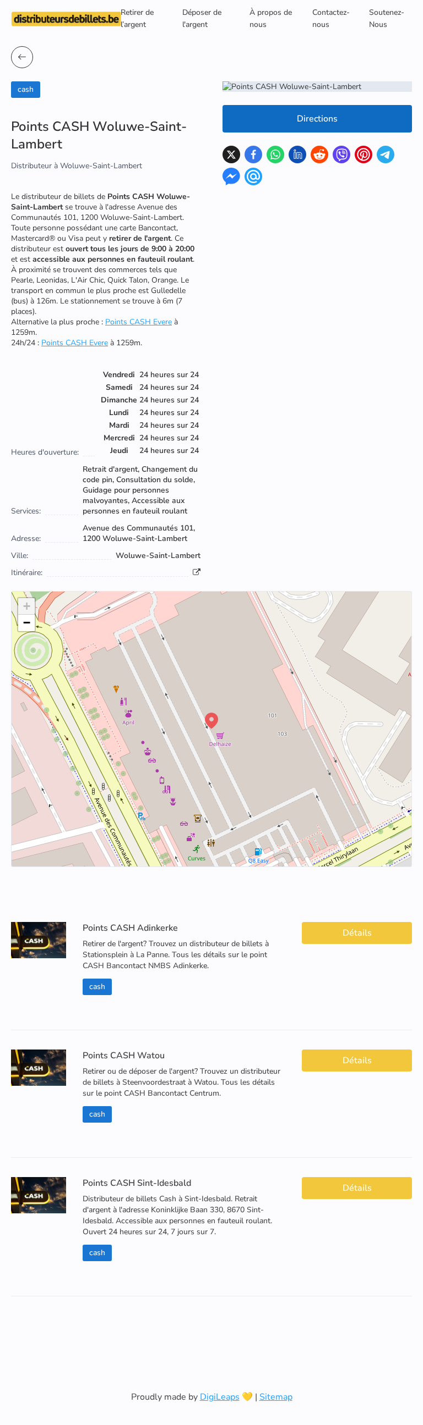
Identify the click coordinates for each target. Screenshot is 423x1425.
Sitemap (275, 1397)
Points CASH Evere (138, 322)
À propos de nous (271, 18)
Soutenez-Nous (386, 18)
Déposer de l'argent (201, 18)
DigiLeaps (220, 1397)
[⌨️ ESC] (22, 57)
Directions (317, 119)
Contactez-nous (331, 18)
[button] (211, 720)
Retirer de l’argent (137, 18)
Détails (357, 933)
